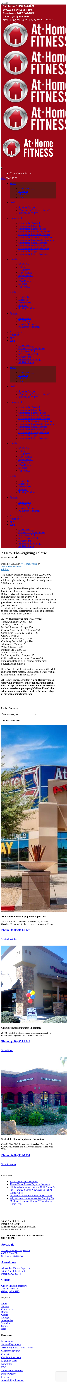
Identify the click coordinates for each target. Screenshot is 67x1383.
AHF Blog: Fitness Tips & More (17, 1347)
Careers (5, 1377)
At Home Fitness (29, 563)
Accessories (7, 1320)
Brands (4, 1312)
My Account (7, 1341)
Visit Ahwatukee (9, 939)
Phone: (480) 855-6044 (15, 1041)
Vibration (5, 1323)
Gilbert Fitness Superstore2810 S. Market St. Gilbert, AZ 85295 (14, 1288)
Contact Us (6, 1354)
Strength (5, 1317)
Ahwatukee (8, 1262)
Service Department (11, 1344)
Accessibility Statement (12, 1380)
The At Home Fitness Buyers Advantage (30, 1184)
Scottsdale (7, 1244)
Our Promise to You (11, 1357)
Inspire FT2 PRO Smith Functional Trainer (31, 1195)
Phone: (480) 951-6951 (15, 1155)
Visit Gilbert (7, 1050)
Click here (33, 20)
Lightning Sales (9, 1360)
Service (5, 1306)
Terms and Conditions (12, 1370)
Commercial (7, 1309)
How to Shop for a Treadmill (24, 1181)
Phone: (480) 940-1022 (15, 930)
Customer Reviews (10, 1351)
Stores (4, 1303)
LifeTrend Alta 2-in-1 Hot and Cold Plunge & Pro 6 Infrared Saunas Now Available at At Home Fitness (32, 1190)
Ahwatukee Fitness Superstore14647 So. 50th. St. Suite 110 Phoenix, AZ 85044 (16, 1271)
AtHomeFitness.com (11, 566)
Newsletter (6, 1364)
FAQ (3, 1367)
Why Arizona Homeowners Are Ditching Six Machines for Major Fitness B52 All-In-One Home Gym (32, 1201)
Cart (3, 178)
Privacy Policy (8, 1373)
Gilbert (5, 1279)
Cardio (4, 1314)
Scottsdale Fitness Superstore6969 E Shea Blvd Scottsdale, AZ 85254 (15, 1253)
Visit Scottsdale (8, 1164)
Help (3, 1328)
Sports (4, 1326)
